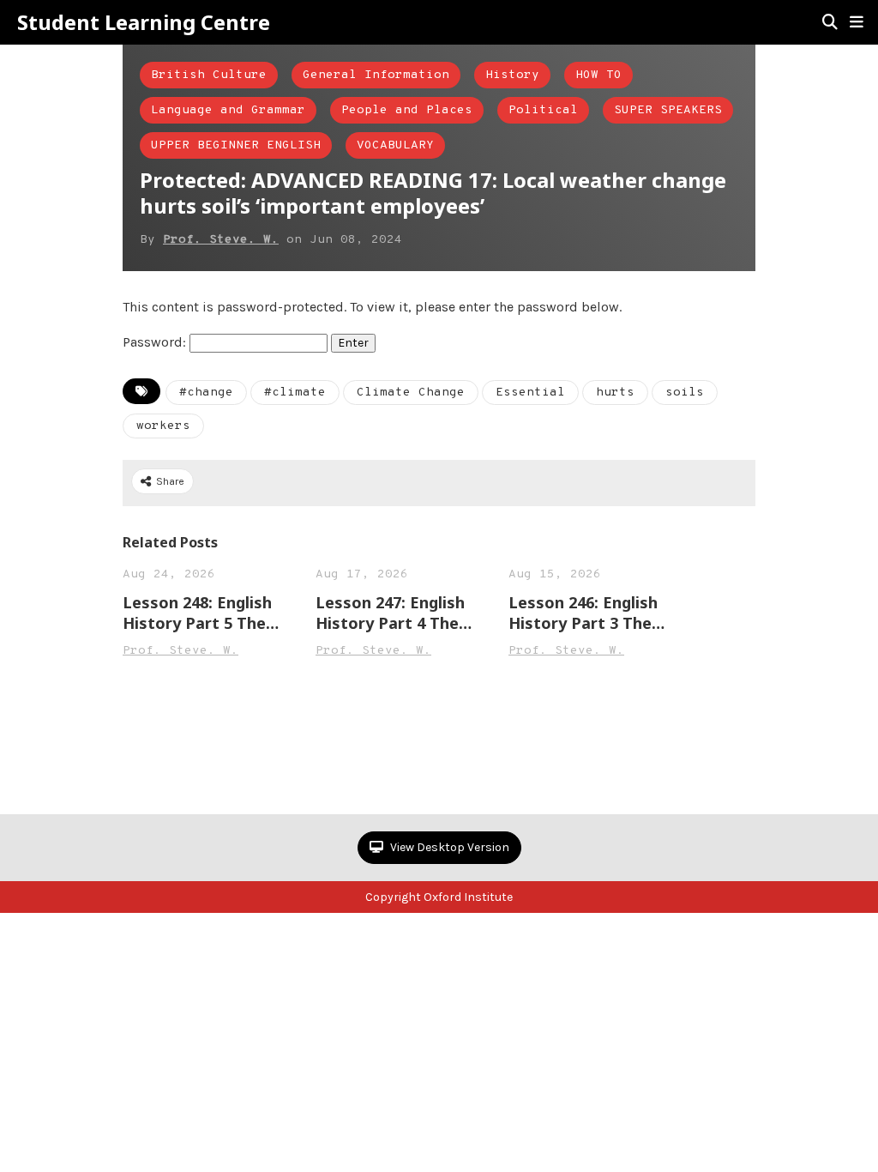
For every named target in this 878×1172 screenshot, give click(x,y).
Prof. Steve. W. (221, 240)
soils (684, 392)
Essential (530, 392)
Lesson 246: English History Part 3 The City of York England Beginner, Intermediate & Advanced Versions (586, 612)
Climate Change (411, 392)
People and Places (406, 110)
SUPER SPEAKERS (668, 110)
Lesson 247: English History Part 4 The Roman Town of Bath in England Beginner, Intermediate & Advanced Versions (397, 612)
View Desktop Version (448, 847)
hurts (615, 392)
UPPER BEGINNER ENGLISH (236, 145)
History (512, 75)
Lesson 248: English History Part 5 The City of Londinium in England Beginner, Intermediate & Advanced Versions (200, 612)
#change (206, 392)
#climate (295, 392)
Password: (156, 342)
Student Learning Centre (143, 22)
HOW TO (598, 75)
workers (163, 426)
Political (543, 110)
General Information (376, 75)
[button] (856, 22)
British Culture (209, 75)
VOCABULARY (395, 145)
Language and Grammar (228, 110)
